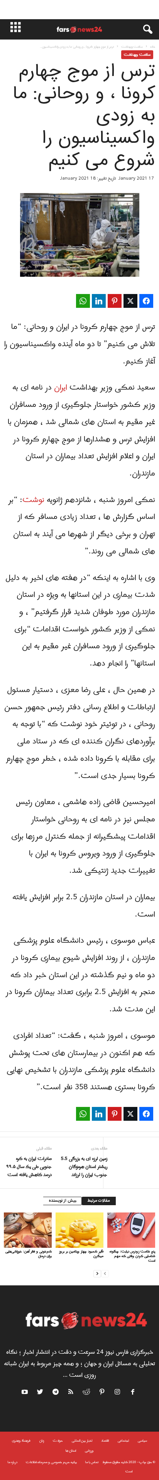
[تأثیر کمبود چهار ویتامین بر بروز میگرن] (79, 1230)
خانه (152, 46)
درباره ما (12, 1462)
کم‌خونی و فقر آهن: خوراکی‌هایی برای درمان (28, 1254)
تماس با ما (91, 1462)
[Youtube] (26, 1393)
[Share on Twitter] (130, 301)
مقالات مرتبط (99, 1201)
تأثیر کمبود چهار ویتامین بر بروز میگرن (81, 1254)
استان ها (71, 1450)
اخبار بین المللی (82, 1440)
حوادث (58, 1440)
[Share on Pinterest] (115, 301)
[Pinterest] (102, 1393)
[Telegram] (56, 1393)
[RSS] (71, 1393)
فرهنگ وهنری (21, 1440)
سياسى (142, 1440)
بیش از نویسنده (62, 1201)
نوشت (33, 500)
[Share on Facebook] (146, 301)
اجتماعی (123, 1440)
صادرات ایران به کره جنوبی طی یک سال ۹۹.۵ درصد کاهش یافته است (29, 1167)
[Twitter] (40, 1393)
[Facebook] (133, 1393)
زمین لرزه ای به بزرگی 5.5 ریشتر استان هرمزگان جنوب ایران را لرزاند (84, 1167)
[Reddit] (87, 1393)
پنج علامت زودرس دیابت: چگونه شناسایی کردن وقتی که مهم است (132, 1256)
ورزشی (89, 1450)
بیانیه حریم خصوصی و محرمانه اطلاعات (51, 1462)
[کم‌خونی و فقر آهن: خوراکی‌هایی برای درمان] (28, 1230)
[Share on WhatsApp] (83, 301)
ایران (60, 387)
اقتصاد (105, 1440)
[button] (143, 29)
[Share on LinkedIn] (99, 301)
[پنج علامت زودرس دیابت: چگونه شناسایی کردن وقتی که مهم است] (131, 1230)
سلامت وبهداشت (132, 46)
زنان (41, 1440)
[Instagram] (117, 1393)
